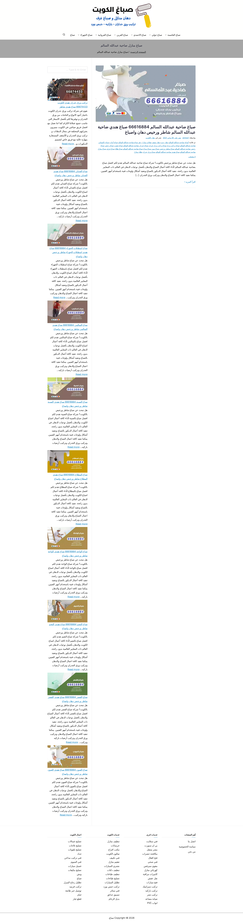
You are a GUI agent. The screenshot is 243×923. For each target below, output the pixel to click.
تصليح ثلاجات (75, 845)
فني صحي (152, 862)
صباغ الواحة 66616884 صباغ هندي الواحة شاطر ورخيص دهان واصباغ (67, 553)
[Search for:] (67, 69)
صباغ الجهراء (86, 35)
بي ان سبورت (150, 845)
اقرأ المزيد (191, 181)
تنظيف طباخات (112, 874)
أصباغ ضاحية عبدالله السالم (179, 142)
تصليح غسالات (74, 841)
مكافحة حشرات (149, 853)
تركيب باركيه (151, 890)
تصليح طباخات (112, 878)
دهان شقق (156, 142)
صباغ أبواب (114, 142)
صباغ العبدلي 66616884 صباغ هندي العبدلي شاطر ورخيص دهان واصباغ (70, 173)
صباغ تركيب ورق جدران (157, 146)
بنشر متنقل (152, 849)
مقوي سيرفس (150, 866)
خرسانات (115, 845)
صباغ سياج (147, 149)
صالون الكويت (112, 853)
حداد (79, 853)
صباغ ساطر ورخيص (167, 149)
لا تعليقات (192, 157)
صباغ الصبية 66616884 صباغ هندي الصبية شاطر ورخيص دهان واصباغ (67, 404)
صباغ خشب (118, 146)
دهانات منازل (146, 142)
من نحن (192, 851)
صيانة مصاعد (151, 899)
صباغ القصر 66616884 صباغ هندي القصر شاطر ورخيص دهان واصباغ (67, 699)
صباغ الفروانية (104, 35)
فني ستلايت (151, 841)
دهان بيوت (164, 142)
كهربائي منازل (150, 870)
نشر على (172, 138)
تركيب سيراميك (150, 886)
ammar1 (186, 138)
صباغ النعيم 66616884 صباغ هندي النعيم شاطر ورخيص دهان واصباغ (68, 626)
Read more (68, 143)
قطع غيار (77, 899)
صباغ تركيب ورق (173, 146)
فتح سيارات (151, 882)
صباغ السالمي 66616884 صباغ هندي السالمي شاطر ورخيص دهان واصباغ (69, 327)
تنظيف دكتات (113, 870)
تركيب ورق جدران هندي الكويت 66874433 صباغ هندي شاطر (72, 104)
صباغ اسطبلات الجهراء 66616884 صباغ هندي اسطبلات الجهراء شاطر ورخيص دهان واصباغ (68, 252)
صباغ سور (155, 149)
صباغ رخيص (109, 146)
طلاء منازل (138, 152)
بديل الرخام (114, 899)
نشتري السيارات (111, 866)
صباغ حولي (157, 35)
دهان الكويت (150, 138)
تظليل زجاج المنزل (72, 882)
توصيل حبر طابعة (73, 890)
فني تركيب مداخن (72, 858)
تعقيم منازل (113, 862)
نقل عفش (152, 878)
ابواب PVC (152, 903)
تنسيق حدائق (113, 894)
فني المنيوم (76, 862)
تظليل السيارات (112, 882)
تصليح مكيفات (74, 870)
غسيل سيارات (74, 866)
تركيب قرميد (75, 886)
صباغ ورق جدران (149, 152)
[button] (166, 35)
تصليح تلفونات (74, 849)
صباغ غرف (110, 149)
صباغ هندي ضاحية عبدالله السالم (167, 152)
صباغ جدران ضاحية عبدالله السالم (135, 146)
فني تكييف (114, 858)
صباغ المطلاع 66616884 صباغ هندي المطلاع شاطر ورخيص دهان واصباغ (70, 476)
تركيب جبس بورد (111, 886)
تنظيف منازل (113, 841)
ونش (79, 874)
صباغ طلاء (118, 149)
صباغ (72, 35)
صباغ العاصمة (174, 35)
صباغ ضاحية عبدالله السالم (133, 149)
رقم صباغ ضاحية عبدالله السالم (129, 142)
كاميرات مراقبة (150, 874)
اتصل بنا (192, 841)
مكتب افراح (113, 849)
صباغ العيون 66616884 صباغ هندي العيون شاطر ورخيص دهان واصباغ (67, 771)
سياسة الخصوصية (187, 846)
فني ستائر (114, 890)
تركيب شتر (152, 894)
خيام (79, 894)
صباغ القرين (122, 35)
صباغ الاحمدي (140, 35)
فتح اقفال (152, 858)
